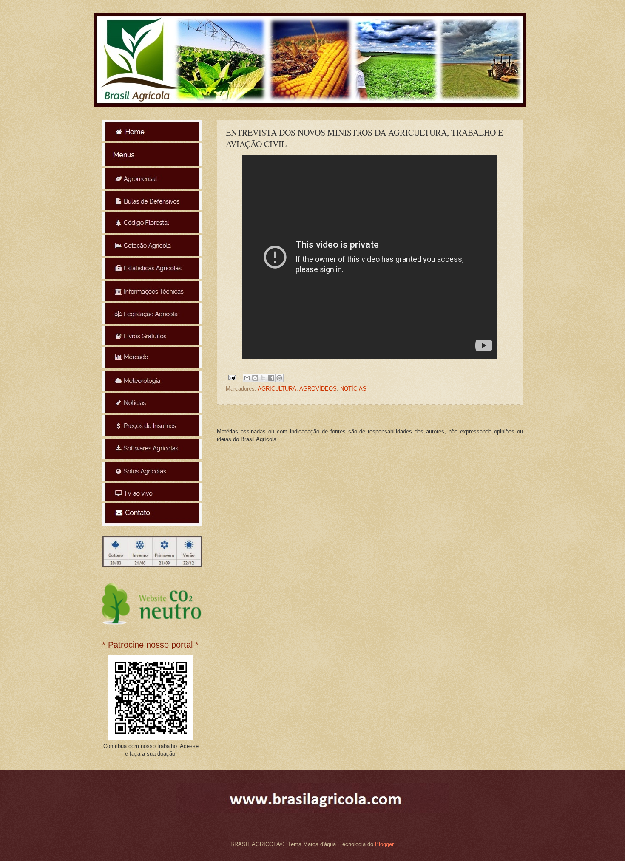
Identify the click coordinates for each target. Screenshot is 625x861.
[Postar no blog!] (255, 378)
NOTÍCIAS (353, 388)
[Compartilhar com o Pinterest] (279, 378)
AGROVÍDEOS (318, 388)
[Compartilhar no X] (263, 378)
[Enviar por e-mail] (247, 378)
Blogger (384, 844)
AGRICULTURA (277, 388)
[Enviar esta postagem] (232, 377)
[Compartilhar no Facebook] (271, 378)
